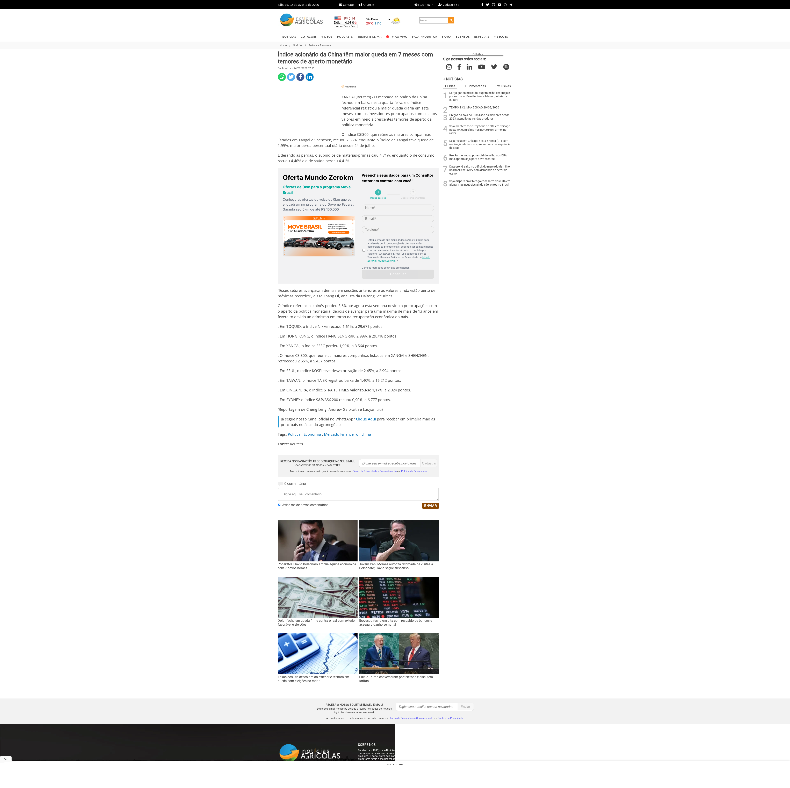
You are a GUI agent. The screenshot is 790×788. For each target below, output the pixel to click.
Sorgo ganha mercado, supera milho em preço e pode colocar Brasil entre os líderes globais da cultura (479, 96)
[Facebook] (481, 4)
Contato (348, 5)
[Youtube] (498, 4)
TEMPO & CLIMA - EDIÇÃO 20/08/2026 (474, 107)
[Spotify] (506, 67)
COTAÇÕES (309, 36)
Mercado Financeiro (341, 434)
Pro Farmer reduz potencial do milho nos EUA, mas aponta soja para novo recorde (478, 157)
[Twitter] (486, 4)
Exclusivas (503, 86)
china (366, 434)
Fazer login (425, 5)
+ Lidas (450, 86)
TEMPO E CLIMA (370, 36)
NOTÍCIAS (289, 36)
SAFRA (446, 36)
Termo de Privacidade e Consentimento (375, 471)
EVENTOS (463, 36)
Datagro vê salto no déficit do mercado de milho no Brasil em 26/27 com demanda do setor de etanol (479, 170)
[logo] (314, 753)
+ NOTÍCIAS (453, 79)
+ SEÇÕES (501, 36)
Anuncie (368, 5)
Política (294, 434)
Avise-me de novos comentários (305, 505)
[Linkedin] (310, 77)
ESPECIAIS (481, 36)
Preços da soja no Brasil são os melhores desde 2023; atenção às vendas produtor (479, 116)
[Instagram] (492, 4)
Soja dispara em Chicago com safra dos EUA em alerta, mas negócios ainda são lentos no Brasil (479, 182)
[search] (451, 20)
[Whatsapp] (504, 4)
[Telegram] (510, 4)
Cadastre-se (450, 5)
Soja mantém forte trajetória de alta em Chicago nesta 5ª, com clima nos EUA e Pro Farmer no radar (479, 130)
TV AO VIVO (399, 36)
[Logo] (301, 20)
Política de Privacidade (414, 471)
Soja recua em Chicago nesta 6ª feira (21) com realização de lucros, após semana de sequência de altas (479, 144)
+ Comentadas (475, 86)
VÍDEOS (326, 36)
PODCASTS (345, 36)
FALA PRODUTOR (424, 36)
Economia (312, 434)
